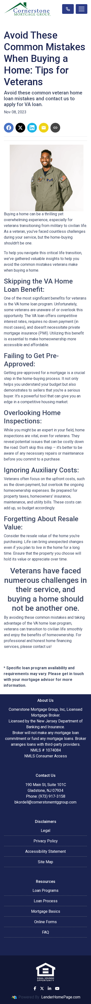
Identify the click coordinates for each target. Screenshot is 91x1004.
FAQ (45, 932)
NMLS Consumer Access (45, 756)
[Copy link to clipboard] (55, 128)
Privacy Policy (45, 841)
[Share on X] (20, 128)
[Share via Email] (44, 128)
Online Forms (45, 922)
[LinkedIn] (49, 988)
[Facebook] (35, 988)
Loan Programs (45, 890)
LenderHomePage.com (60, 997)
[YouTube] (57, 988)
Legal (45, 830)
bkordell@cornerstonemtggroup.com (45, 802)
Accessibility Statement (45, 851)
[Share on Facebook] (9, 128)
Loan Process (46, 901)
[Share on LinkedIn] (32, 128)
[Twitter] (42, 988)
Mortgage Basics (45, 911)
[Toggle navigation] (81, 9)
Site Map (45, 862)
